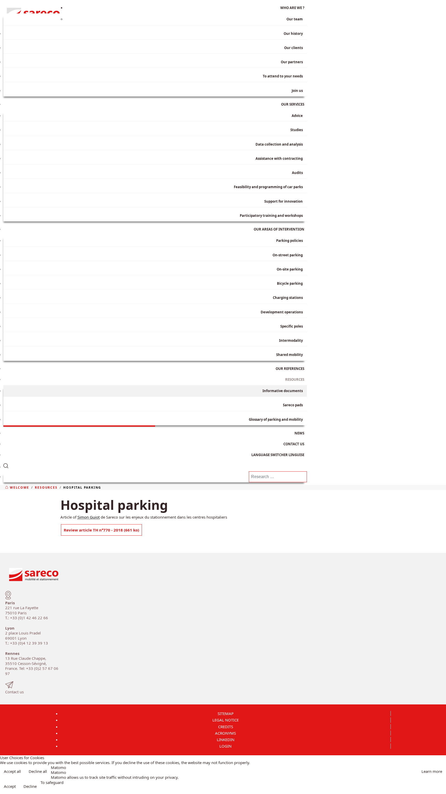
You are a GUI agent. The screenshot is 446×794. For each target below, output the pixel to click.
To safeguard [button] (52, 782)
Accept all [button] (12, 771)
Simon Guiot (88, 517)
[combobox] (278, 476)
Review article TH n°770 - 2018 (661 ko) (101, 530)
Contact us (14, 691)
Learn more (431, 771)
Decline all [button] (38, 771)
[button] (155, 465)
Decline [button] (30, 786)
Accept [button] (10, 786)
